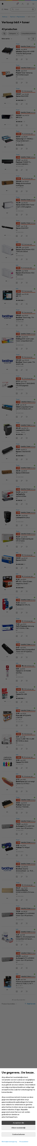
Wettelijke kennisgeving (9, 1141)
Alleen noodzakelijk (18, 1128)
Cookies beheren (18, 1134)
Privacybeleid (23, 1141)
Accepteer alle (18, 1123)
